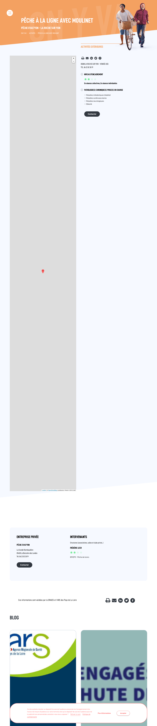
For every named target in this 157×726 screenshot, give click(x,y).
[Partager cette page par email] (87, 59)
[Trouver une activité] (10, 23)
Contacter (92, 114)
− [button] (73, 61)
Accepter (123, 713)
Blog (14, 617)
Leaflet (44, 490)
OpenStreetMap (52, 490)
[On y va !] (10, 6)
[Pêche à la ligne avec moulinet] (43, 271)
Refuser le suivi (75, 714)
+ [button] (73, 58)
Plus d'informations (104, 713)
